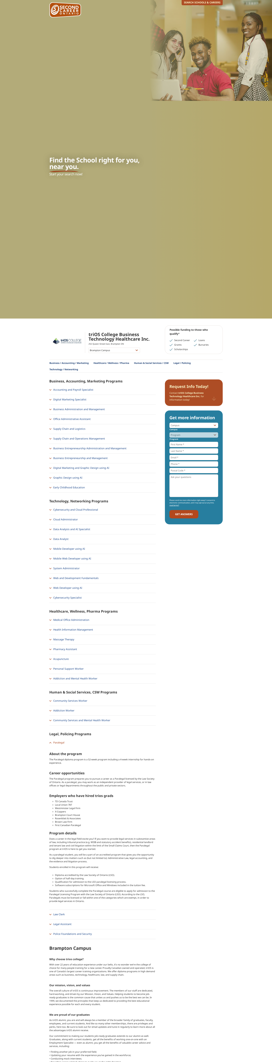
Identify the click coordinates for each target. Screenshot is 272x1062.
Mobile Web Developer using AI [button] (72, 558)
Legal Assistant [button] (62, 924)
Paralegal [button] (58, 742)
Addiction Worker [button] (63, 710)
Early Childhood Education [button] (69, 487)
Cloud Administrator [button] (65, 519)
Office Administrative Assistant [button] (72, 419)
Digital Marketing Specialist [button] (69, 399)
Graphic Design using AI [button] (67, 477)
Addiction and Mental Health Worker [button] (75, 678)
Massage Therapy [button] (63, 639)
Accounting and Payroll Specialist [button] (73, 389)
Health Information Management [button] (73, 629)
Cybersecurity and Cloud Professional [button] (75, 509)
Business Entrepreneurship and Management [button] (80, 458)
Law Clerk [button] (59, 914)
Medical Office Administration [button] (71, 620)
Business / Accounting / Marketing (69, 363)
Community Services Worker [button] (70, 700)
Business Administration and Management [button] (79, 409)
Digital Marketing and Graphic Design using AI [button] (81, 468)
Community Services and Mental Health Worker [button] (81, 720)
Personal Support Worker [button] (68, 668)
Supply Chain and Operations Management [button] (79, 438)
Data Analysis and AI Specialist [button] (71, 529)
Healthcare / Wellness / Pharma (111, 363)
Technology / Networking (63, 369)
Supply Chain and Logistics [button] (69, 428)
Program (174, 439)
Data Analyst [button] (61, 539)
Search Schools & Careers (202, 2)
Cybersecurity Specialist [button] (67, 597)
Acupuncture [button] (61, 659)
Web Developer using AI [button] (67, 587)
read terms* (174, 505)
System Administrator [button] (66, 568)
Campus (174, 429)
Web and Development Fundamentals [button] (76, 578)
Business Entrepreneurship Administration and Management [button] (90, 448)
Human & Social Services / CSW (151, 363)
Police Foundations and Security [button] (72, 934)
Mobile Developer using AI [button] (69, 548)
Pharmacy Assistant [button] (65, 649)
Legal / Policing (182, 363)
